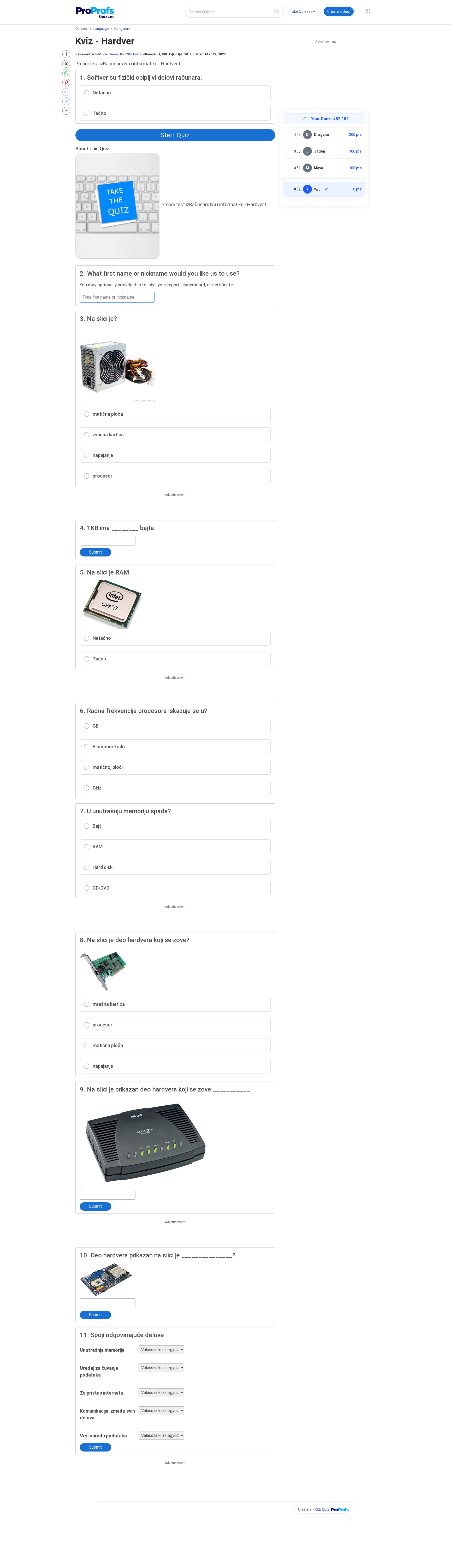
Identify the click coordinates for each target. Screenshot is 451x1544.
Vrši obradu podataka (103, 1435)
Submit (95, 552)
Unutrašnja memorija (102, 1350)
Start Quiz (175, 135)
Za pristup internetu (101, 1393)
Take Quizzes (301, 11)
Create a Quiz (338, 11)
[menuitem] (302, 12)
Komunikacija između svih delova (107, 1414)
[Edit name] (326, 189)
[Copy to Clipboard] (67, 101)
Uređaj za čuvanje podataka (99, 1371)
